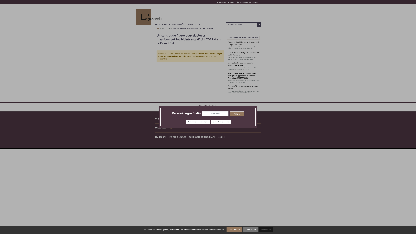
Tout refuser (251, 230)
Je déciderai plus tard (221, 122)
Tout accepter (235, 230)
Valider (236, 114)
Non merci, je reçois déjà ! (198, 122)
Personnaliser (266, 230)
